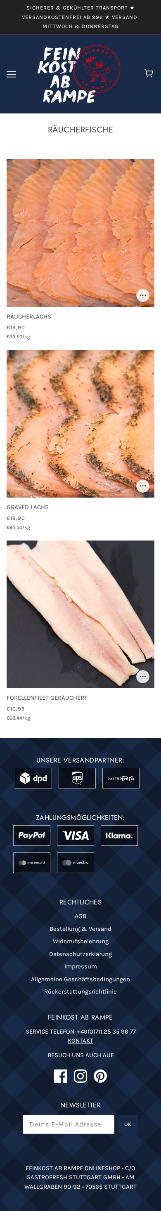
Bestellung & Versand (80, 928)
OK (128, 1124)
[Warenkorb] (150, 74)
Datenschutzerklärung (80, 954)
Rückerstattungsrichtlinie (80, 991)
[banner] (79, 73)
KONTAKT (80, 1040)
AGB (80, 916)
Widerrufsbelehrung (81, 941)
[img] (61, 1076)
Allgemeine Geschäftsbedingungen (80, 979)
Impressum (80, 966)
